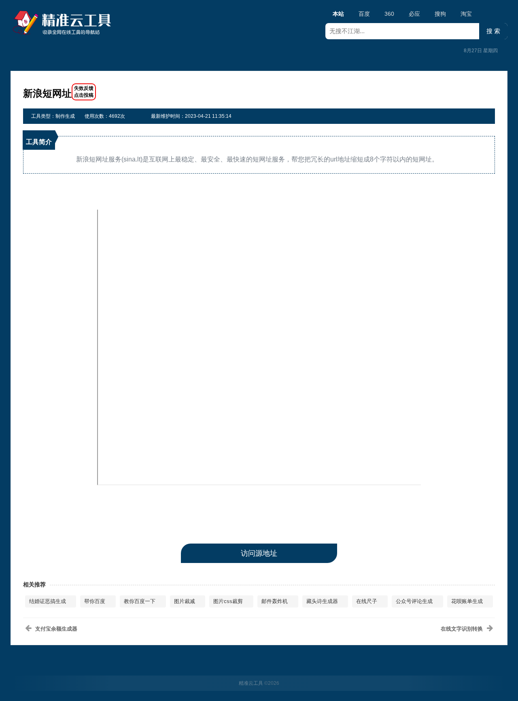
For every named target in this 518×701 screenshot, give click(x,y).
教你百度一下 (139, 601)
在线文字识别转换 (462, 629)
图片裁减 (184, 601)
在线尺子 (366, 601)
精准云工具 (251, 683)
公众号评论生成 (414, 601)
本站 (338, 14)
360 (389, 14)
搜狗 (440, 14)
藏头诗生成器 (322, 601)
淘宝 (466, 14)
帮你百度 (94, 601)
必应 (414, 14)
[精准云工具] (63, 22)
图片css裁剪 (228, 601)
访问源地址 (259, 553)
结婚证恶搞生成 (47, 601)
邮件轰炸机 (274, 601)
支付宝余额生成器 (56, 629)
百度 (364, 14)
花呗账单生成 (467, 601)
